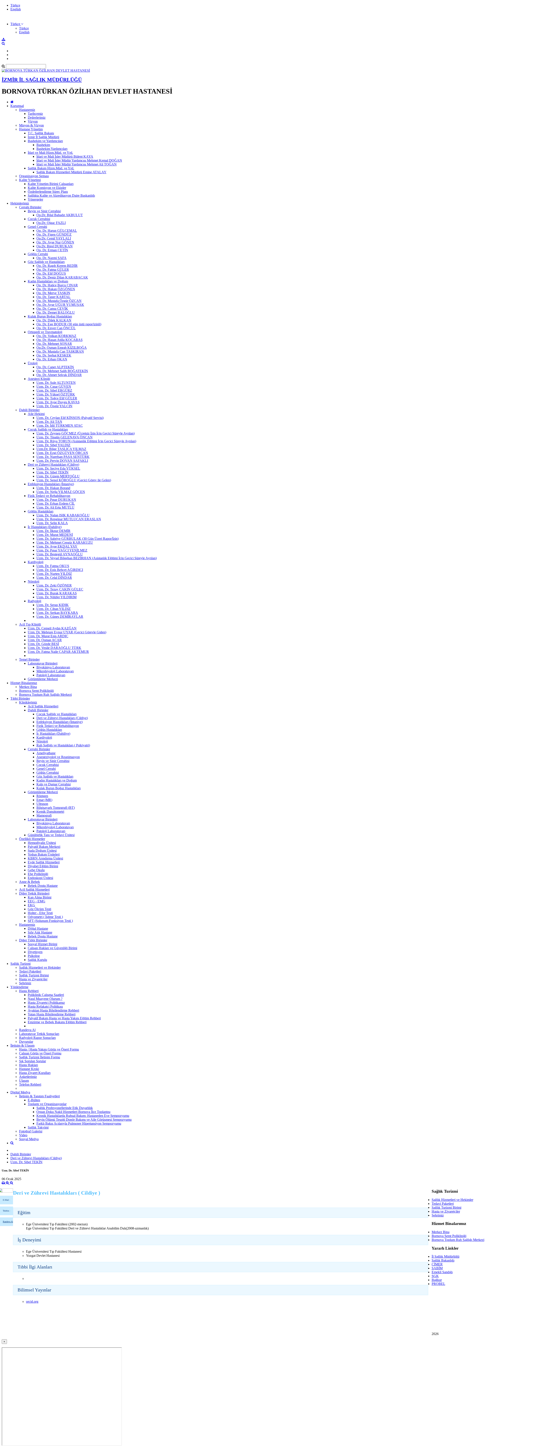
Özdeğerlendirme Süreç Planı (48, 191)
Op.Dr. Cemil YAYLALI (53, 238)
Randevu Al (27, 1030)
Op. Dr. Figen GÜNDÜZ (54, 234)
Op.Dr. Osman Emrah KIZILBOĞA (61, 347)
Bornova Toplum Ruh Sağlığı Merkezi (45, 694)
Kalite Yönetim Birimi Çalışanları (50, 184)
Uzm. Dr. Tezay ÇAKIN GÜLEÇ (59, 589)
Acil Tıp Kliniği (30, 624)
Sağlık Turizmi (20, 963)
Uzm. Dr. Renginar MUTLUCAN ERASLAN (68, 519)
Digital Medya (20, 1092)
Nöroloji (33, 581)
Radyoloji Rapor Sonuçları (37, 1038)
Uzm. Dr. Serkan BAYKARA (57, 613)
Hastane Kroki (29, 1069)
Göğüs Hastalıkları (40, 511)
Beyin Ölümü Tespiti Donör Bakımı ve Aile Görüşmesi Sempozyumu (84, 1119)
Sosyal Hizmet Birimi (42, 944)
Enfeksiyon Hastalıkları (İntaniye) (51, 484)
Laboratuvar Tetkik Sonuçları (39, 1034)
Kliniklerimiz (28, 702)
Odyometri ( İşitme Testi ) (45, 917)
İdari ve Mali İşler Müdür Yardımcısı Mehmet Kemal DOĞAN (79, 160)
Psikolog (34, 956)
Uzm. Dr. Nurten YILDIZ (54, 574)
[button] (16, 24)
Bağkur (437, 1280)
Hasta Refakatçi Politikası (45, 1006)
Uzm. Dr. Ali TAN (49, 421)
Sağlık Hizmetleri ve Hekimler (40, 967)
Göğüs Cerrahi (38, 254)
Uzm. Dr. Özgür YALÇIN (54, 406)
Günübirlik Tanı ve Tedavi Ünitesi (51, 835)
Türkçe (15, 5)
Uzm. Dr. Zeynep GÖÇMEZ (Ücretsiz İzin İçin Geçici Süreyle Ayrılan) (85, 433)
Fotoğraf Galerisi (30, 1131)
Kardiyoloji (35, 562)
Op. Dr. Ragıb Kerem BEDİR (57, 266)
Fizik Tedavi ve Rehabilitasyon (49, 496)
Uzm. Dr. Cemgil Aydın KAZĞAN (52, 628)
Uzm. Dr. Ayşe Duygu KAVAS (58, 402)
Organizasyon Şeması (34, 176)
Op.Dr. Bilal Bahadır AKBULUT (59, 215)
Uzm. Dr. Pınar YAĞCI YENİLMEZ (61, 550)
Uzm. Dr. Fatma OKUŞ (52, 566)
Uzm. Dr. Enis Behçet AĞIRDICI (59, 570)
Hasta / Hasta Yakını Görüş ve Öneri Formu (49, 1049)
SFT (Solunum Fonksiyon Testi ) (50, 921)
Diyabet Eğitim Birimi (43, 866)
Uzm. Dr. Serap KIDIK (52, 605)
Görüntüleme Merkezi (43, 679)
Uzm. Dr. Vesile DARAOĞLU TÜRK (54, 648)
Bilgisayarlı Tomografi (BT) (55, 807)
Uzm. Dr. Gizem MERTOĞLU (58, 476)
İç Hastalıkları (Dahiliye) (45, 527)
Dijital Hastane (38, 928)
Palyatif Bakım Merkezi (44, 846)
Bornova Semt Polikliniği (36, 691)
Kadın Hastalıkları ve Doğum (48, 281)
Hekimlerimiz (19, 203)
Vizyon (33, 121)
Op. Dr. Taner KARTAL (53, 297)
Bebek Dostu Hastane (43, 885)
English (15, 9)
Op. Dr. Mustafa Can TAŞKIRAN (60, 351)
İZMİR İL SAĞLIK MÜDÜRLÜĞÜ (42, 80)
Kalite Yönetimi (30, 180)
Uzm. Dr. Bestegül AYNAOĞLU (59, 554)
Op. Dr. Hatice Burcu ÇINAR (57, 285)
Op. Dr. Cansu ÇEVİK (52, 308)
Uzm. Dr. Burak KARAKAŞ (56, 593)
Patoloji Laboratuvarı (50, 675)
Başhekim (43, 145)
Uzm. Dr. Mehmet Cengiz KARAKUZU (64, 542)
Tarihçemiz (35, 113)
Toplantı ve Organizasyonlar (47, 1104)
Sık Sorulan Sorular (32, 1061)
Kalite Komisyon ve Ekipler (47, 188)
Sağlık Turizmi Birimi (34, 975)
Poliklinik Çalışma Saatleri (46, 995)
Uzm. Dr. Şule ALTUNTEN (56, 382)
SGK (435, 1276)
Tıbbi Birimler (20, 698)
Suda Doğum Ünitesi (42, 850)
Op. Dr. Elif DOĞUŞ (51, 273)
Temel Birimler (29, 659)
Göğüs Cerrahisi (47, 772)
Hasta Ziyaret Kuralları (35, 1073)
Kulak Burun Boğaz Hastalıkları (50, 316)
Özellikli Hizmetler (32, 839)
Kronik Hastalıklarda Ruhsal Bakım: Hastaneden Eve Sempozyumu (82, 1116)
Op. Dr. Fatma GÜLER (52, 269)
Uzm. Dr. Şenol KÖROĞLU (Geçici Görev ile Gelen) (73, 480)
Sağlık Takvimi (38, 1127)
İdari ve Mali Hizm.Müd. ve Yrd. (50, 152)
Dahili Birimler (29, 410)
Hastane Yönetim (31, 129)
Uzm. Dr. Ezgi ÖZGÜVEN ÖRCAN (62, 453)
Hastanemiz (27, 110)
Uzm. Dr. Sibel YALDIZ (53, 445)
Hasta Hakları (28, 1065)
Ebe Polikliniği (38, 874)
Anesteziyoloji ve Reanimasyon (58, 757)
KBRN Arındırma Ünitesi (45, 858)
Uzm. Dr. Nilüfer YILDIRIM (56, 597)
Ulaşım (24, 1080)
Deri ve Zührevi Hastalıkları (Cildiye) (53, 464)
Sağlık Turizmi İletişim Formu (39, 1057)
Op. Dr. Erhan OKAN (51, 359)
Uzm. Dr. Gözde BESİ (43, 644)
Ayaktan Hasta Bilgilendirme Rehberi (53, 1010)
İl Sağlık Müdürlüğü (445, 1256)
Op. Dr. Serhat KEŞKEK (53, 355)
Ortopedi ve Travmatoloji (45, 332)
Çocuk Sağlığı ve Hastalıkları (48, 429)
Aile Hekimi (36, 414)
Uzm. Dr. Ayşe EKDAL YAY (56, 546)
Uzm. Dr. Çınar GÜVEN (53, 386)
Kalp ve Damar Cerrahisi (53, 784)
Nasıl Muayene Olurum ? (45, 999)
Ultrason (42, 804)
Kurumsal (17, 106)
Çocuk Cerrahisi (39, 219)
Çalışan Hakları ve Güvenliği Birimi (52, 948)
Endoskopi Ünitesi (40, 878)
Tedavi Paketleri (30, 971)
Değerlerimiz (37, 117)
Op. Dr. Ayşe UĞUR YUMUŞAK (60, 305)
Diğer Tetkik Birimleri (34, 893)
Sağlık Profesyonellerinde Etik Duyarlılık (64, 1108)
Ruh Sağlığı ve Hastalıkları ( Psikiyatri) (63, 745)
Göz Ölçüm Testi (39, 909)
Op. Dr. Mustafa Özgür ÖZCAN (59, 301)
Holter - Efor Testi (40, 913)
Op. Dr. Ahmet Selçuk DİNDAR (59, 375)
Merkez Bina (28, 687)
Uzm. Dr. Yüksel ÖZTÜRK (55, 394)
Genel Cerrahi (37, 227)
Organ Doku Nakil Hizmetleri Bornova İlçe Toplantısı (73, 1112)
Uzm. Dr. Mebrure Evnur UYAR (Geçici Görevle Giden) (67, 632)
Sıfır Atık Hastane (40, 932)
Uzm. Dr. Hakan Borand (53, 488)
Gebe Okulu (36, 870)
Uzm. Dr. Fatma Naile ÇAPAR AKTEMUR (58, 652)
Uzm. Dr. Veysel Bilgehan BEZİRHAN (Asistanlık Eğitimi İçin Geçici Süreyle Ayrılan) (96, 558)
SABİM (437, 1268)
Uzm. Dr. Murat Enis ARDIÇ (48, 636)
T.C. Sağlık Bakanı (41, 133)
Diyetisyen (35, 952)
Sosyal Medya (29, 1139)
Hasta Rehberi (29, 991)
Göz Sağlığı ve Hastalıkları (46, 262)
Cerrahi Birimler (30, 207)
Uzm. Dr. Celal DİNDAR (54, 577)
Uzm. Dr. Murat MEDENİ (54, 535)
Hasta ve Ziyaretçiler (33, 979)
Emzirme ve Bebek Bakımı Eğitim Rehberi (57, 1022)
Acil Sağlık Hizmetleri (43, 706)
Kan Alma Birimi (39, 897)
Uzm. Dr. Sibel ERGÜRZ (54, 390)
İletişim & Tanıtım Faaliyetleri (39, 1096)
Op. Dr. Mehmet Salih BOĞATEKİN (62, 371)
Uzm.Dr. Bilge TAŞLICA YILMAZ (61, 449)
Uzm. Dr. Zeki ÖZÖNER (54, 585)
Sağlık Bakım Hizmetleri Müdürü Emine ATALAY (71, 172)
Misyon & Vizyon (31, 125)
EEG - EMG (36, 901)
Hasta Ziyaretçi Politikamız (46, 1002)
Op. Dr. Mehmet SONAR (54, 343)
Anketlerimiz (28, 1077)
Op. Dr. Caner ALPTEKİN (55, 367)
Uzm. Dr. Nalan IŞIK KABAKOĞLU (63, 515)
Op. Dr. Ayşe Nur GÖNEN (55, 242)
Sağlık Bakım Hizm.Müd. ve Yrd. (51, 168)
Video (23, 1135)
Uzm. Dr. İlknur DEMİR (53, 531)
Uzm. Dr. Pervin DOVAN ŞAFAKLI (62, 460)
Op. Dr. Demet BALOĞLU (55, 312)
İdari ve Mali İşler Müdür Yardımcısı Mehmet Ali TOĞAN (76, 164)
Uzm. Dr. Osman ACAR (45, 640)
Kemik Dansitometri (50, 811)
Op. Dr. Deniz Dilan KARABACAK (62, 277)
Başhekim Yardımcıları (51, 149)
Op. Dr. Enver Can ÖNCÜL (56, 328)
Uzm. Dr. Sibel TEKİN (52, 472)
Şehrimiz (25, 983)
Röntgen (42, 796)
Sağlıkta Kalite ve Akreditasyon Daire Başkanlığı (61, 195)
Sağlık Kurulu (37, 960)
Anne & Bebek (29, 882)
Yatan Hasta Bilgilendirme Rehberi (51, 1014)
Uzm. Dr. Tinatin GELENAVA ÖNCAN (64, 437)
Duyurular (26, 1041)
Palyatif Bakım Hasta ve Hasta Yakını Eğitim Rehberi (64, 1018)
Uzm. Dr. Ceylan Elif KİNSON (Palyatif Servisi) (70, 418)
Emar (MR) (44, 800)
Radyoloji (34, 601)
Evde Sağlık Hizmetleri (44, 862)
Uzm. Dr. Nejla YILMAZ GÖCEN (60, 492)
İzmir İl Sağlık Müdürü (43, 137)
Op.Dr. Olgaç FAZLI (51, 223)
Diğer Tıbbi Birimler (33, 940)
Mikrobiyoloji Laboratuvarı (55, 671)
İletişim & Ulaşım (22, 1045)
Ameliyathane (46, 753)
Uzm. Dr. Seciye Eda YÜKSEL (58, 468)
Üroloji (33, 363)
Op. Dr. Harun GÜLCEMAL (56, 230)
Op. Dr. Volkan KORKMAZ (56, 336)
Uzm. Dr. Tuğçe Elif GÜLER (56, 398)
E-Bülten (34, 1100)
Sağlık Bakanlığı (443, 1260)
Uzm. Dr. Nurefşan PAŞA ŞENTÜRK (63, 457)
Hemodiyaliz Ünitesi (42, 843)
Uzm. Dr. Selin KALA (52, 523)
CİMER (437, 1264)
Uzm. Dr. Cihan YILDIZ (53, 609)
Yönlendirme (19, 987)
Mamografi (44, 815)
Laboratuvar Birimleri (42, 663)
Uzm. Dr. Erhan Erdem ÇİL (55, 503)
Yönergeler (35, 199)
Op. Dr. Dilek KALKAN (53, 320)
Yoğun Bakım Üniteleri (44, 854)
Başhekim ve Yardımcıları (45, 141)
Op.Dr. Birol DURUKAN (54, 246)
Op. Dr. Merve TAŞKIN (53, 293)
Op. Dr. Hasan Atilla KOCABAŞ (59, 340)
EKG (31, 905)
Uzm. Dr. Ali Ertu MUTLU (55, 507)
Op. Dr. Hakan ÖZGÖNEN (55, 289)
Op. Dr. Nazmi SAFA (51, 258)
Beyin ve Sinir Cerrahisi (44, 211)
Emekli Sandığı (442, 1272)
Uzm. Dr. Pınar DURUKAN (56, 499)
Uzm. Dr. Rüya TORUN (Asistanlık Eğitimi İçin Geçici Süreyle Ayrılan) (86, 441)
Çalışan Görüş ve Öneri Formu (40, 1053)
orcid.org (32, 1301)
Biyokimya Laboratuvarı (53, 667)
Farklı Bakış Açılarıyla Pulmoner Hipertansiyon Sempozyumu (78, 1123)
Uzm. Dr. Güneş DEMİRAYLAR (59, 616)
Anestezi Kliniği (39, 379)
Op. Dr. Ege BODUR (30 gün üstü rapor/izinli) (68, 324)
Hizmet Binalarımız (23, 683)
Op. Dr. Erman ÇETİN (52, 250)
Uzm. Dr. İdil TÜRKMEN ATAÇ (59, 425)
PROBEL (438, 1284)
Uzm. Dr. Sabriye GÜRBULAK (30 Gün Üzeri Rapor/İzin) (77, 538)
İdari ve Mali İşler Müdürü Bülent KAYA (64, 156)
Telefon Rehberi (30, 1084)
